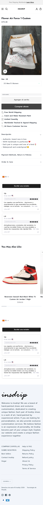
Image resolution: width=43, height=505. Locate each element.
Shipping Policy (28, 450)
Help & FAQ (27, 446)
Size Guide (6, 94)
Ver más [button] (34, 206)
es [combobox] (6, 177)
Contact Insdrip (7, 457)
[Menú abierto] (2, 9)
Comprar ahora (21, 106)
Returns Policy (28, 454)
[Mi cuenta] (36, 9)
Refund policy (28, 457)
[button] (21, 186)
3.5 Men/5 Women (11, 83)
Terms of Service (29, 468)
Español (6, 481)
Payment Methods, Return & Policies (16, 155)
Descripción (6, 134)
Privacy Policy (27, 465)
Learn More (30, 2)
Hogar (3, 461)
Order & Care (7, 162)
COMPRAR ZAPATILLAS (10, 446)
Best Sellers (6, 454)
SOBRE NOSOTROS (8, 450)
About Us (26, 461)
